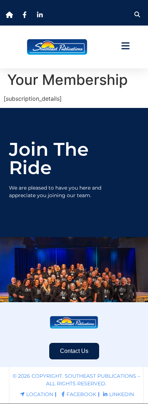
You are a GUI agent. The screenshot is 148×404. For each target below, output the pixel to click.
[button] (137, 14)
